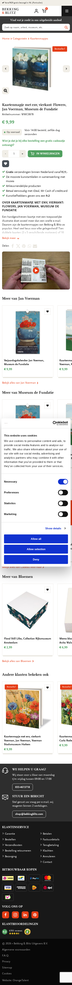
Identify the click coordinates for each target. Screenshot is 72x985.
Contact (47, 862)
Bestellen (10, 839)
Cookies (7, 973)
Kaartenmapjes (39, 38)
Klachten (48, 850)
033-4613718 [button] (22, 787)
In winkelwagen (48, 153)
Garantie (10, 833)
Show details (53, 528)
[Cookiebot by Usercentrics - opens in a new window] (52, 423)
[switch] (63, 492)
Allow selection (36, 549)
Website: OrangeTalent (15, 980)
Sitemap (7, 967)
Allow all (36, 538)
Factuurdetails (51, 839)
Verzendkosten (13, 845)
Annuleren (49, 856)
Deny (36, 559)
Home (6, 38)
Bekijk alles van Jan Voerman (19, 382)
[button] (44, 10)
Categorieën (20, 38)
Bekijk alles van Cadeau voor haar (22, 567)
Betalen (47, 833)
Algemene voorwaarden (16, 949)
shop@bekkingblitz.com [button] (29, 814)
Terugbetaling (51, 845)
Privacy (6, 961)
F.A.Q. (5, 955)
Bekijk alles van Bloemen (17, 661)
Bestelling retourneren (18, 850)
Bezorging (11, 856)
